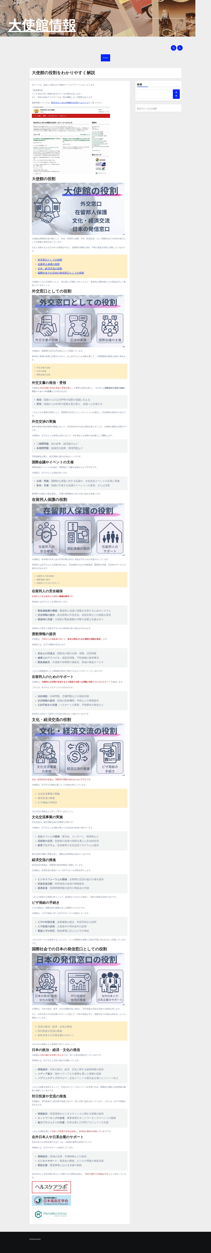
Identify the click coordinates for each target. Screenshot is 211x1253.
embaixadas (35, 1239)
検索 (139, 84)
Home (105, 58)
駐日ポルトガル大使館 (147, 108)
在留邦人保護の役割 (49, 264)
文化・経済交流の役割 (50, 268)
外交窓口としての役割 (50, 259)
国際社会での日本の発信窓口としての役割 (61, 272)
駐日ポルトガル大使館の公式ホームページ (70, 103)
